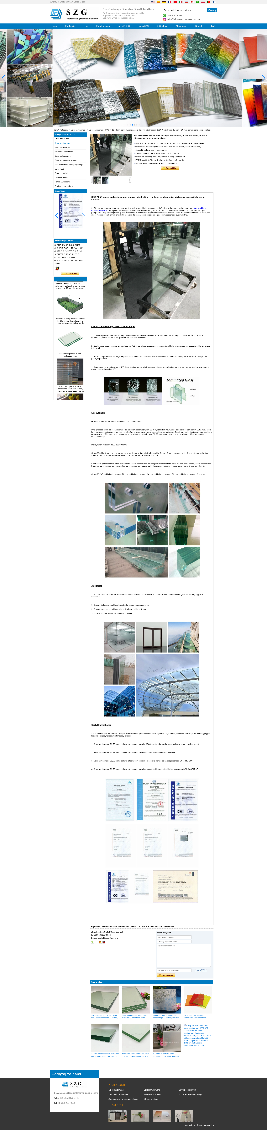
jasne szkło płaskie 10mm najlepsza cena (70, 340)
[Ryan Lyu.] (57, 268)
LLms (199, 1125)
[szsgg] (103, 942)
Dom (56, 130)
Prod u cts (70, 26)
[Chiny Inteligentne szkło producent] (184, 1121)
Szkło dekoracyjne (63, 156)
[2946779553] (96, 942)
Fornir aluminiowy (62, 182)
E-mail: (57, 1093)
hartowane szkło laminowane (115, 926)
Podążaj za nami (66, 1074)
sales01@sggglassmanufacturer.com (184, 19)
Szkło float (59, 169)
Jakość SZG (124, 26)
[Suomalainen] (214, 2)
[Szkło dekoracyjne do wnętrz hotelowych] (133, 78)
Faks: (56, 1098)
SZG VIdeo (162, 26)
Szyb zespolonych (63, 147)
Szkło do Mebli (61, 173)
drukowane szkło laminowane (160, 926)
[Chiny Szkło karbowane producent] (140, 1121)
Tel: (55, 1103)
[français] (169, 2)
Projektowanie (103, 26)
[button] (127, 125)
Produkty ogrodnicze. (64, 186)
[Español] (158, 2)
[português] (208, 2)
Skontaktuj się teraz (70, 274)
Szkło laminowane (78, 130)
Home (54, 26)
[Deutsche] (164, 2)
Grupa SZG (143, 26)
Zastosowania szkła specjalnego (69, 164)
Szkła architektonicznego (65, 160)
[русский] (186, 2)
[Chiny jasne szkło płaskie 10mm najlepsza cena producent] (70, 337)
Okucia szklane (61, 177)
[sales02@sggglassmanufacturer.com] (100, 942)
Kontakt (199, 26)
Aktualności (181, 26)
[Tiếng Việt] (175, 2)
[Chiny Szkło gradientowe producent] (162, 1121)
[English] (153, 2)
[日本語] (192, 2)
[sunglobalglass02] (92, 942)
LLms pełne (209, 1125)
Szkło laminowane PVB (99, 130)
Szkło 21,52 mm (138, 926)
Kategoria (64, 130)
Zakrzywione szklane (64, 152)
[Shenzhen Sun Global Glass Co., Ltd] (74, 19)
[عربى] (197, 2)
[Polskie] (203, 2)
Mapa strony (190, 1125)
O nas (85, 26)
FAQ (213, 26)
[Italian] (180, 2)
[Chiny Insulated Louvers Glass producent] (117, 1121)
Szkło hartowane (62, 139)
